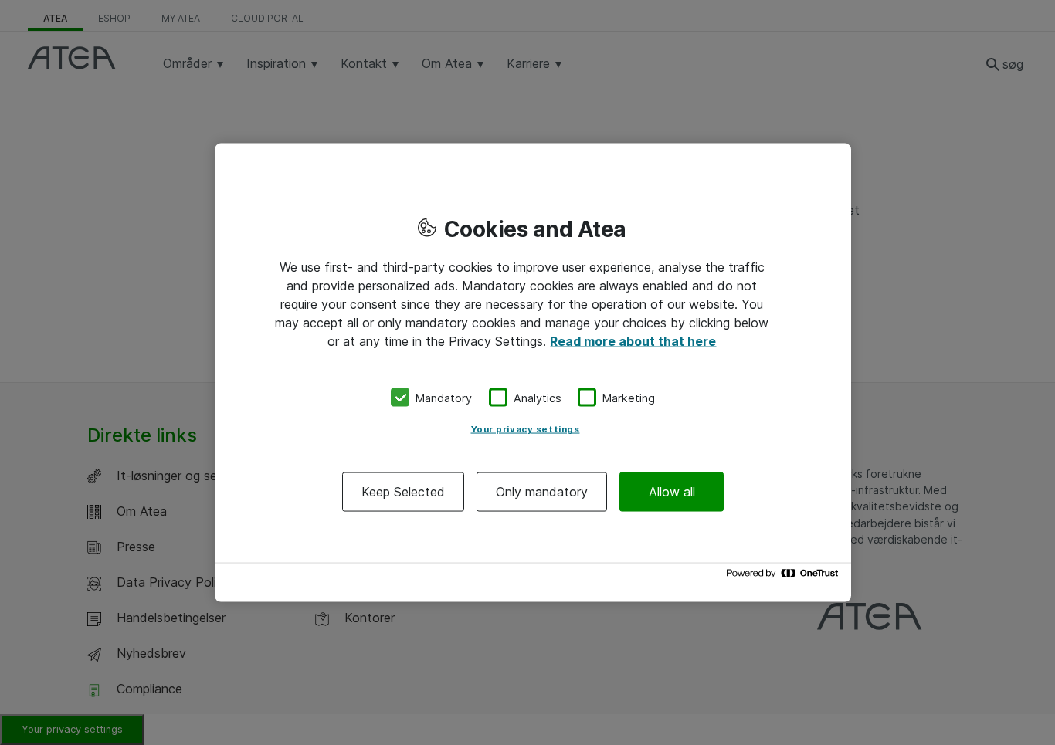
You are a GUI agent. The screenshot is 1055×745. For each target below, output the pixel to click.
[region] (533, 372)
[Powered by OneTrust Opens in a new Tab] (784, 577)
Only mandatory (542, 491)
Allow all (672, 491)
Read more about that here (633, 340)
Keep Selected (403, 491)
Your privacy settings (525, 429)
